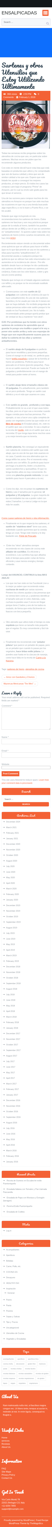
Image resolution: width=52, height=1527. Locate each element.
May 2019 (10, 944)
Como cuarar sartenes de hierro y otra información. (25, 518)
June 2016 (10, 1134)
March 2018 (11, 1017)
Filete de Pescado (27, 536)
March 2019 (11, 955)
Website (5, 764)
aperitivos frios (33, 1359)
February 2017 (12, 1089)
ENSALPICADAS (19, 12)
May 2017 (10, 1072)
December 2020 (13, 844)
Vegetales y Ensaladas (16, 1339)
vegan (13, 1383)
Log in (8, 1231)
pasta (5, 1369)
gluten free (32, 1364)
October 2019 (12, 916)
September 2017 (13, 1050)
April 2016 (10, 1145)
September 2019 (13, 922)
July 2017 (10, 1061)
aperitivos (21, 1359)
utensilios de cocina (34, 669)
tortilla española (19, 359)
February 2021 (12, 833)
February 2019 (12, 961)
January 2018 (12, 1028)
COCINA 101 (12, 1272)
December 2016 (13, 1100)
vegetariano (33, 1383)
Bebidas (9, 1261)
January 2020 (12, 900)
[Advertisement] (26, 43)
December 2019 (13, 905)
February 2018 (12, 1022)
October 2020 (12, 855)
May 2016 (10, 1139)
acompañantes (8, 1359)
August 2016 (11, 1122)
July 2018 (10, 994)
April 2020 (10, 883)
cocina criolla (8, 1364)
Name (5, 737)
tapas (5, 1383)
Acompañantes (12, 1250)
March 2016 (11, 1150)
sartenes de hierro (15, 669)
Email (5, 751)
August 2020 (11, 861)
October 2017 (12, 1044)
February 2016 (12, 1156)
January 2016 (12, 1162)
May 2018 (10, 1006)
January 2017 (12, 1095)
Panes (9, 1300)
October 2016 (12, 1111)
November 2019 (13, 911)
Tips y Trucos (12, 1322)
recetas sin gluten (42, 1374)
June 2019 (10, 939)
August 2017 (11, 1056)
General (10, 1293)
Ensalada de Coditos (15, 1212)
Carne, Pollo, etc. (13, 1266)
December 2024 (13, 822)
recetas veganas (9, 1378)
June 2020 (10, 872)
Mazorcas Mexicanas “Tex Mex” (18, 684)
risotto (21, 430)
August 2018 (11, 989)
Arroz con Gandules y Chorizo (20, 677)
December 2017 (13, 1033)
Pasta (8, 1305)
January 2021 (12, 838)
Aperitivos (10, 1255)
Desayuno (10, 1277)
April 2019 (10, 950)
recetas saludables (25, 1374)
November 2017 (13, 1039)
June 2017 (10, 1067)
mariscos (42, 1364)
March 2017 (11, 1084)
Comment (7, 706)
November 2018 (13, 972)
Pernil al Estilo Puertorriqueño (19, 1206)
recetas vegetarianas (26, 1378)
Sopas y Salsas (13, 1316)
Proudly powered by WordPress (19, 1520)
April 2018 (10, 1011)
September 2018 (13, 983)
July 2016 (10, 1128)
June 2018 (10, 1000)
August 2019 (11, 928)
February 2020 (12, 894)
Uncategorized (12, 1328)
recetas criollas (16, 1369)
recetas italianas (9, 1374)
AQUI (12, 238)
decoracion (20, 1364)
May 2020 (10, 877)
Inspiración (11, 1288)
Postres (9, 1311)
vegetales (22, 1383)
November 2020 (13, 850)
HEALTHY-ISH (12, 1283)
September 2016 (13, 1117)
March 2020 (11, 888)
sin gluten (40, 1378)
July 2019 (10, 933)
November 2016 (13, 1106)
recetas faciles (30, 1369)
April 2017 (10, 1078)
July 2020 (10, 866)
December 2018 (13, 966)
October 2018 (12, 978)
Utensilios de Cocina (15, 1333)
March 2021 (11, 827)
